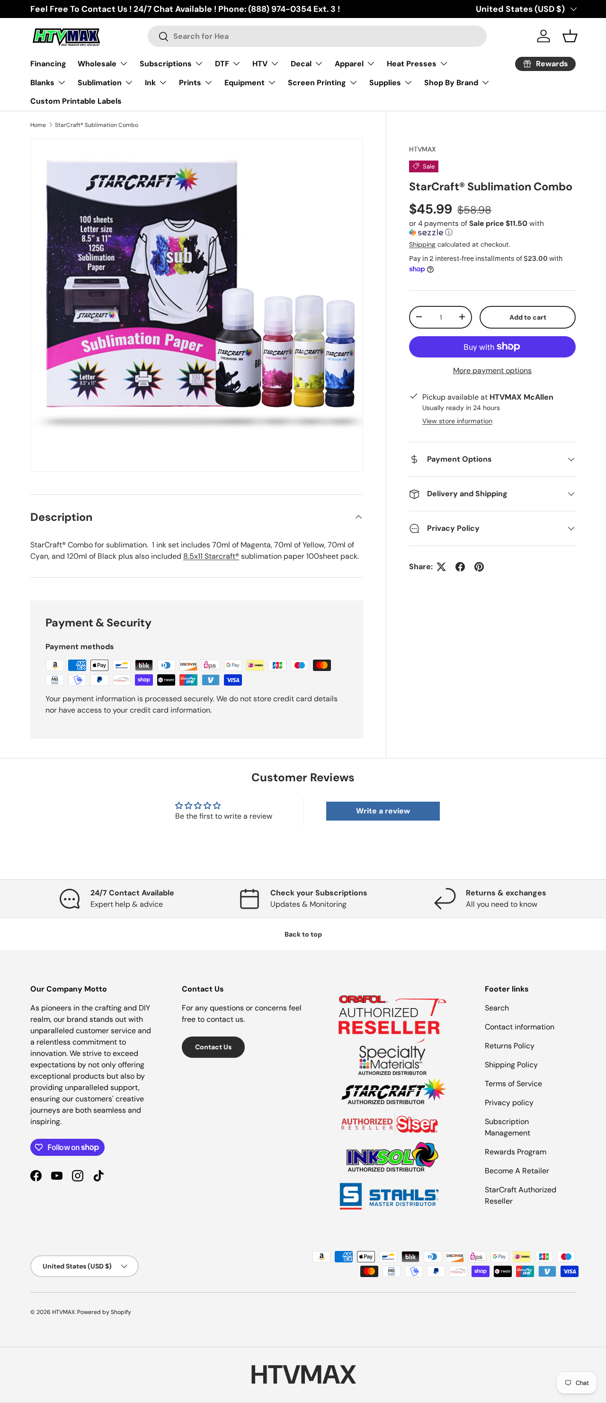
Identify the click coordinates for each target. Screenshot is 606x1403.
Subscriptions (166, 64)
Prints (190, 83)
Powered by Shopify (104, 1312)
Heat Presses (412, 64)
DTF (222, 64)
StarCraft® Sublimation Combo (96, 125)
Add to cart (527, 317)
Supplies (385, 83)
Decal (301, 64)
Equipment (244, 83)
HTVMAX (422, 149)
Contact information (519, 1027)
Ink (150, 83)
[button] (492, 228)
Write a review (383, 811)
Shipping (422, 244)
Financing (48, 64)
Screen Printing (317, 83)
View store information (457, 421)
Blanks (42, 83)
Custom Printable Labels (76, 101)
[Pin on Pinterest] (479, 566)
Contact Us (213, 1047)
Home (38, 125)
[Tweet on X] (441, 566)
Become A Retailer (517, 1171)
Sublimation (100, 83)
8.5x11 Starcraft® (211, 556)
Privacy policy (509, 1103)
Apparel (349, 64)
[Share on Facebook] (460, 566)
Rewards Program (515, 1152)
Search (497, 1008)
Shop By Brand (451, 83)
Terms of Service (513, 1084)
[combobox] (317, 36)
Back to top (303, 934)
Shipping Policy (511, 1065)
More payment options (492, 370)
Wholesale (97, 64)
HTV (259, 64)
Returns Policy (510, 1046)
